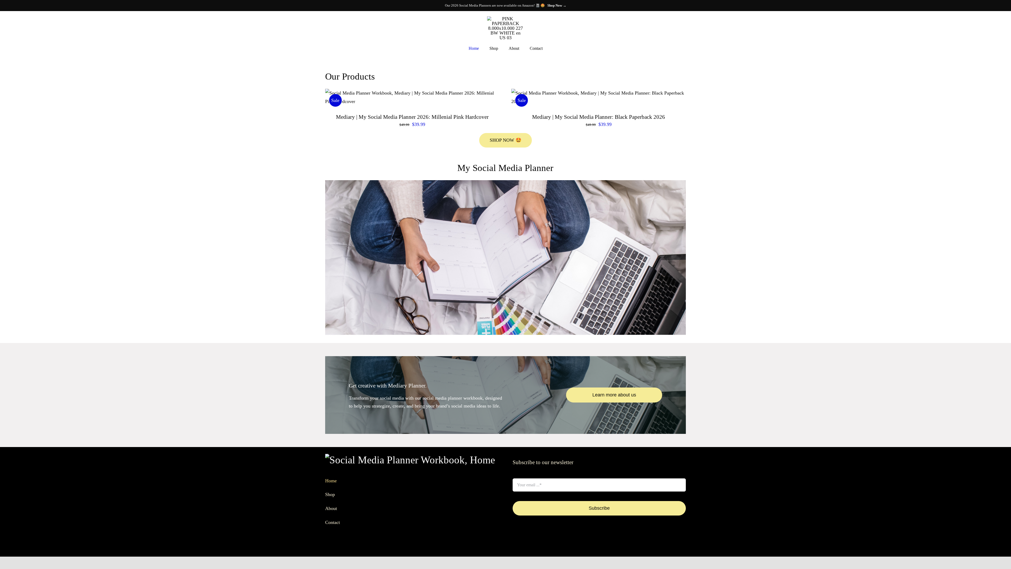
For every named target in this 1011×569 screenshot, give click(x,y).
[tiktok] (531, 547)
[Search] (326, 27)
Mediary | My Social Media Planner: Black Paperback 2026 (598, 117)
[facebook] (514, 547)
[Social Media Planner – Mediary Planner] (505, 182)
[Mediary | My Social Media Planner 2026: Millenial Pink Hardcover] (412, 97)
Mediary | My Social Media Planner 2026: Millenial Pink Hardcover (412, 117)
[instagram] (522, 547)
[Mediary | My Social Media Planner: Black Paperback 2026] (598, 97)
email (520, 472)
